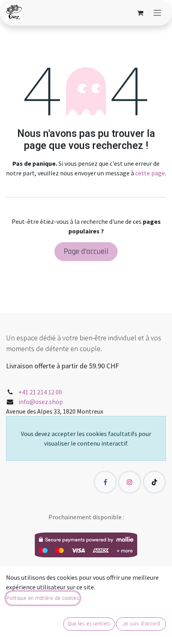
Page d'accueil (86, 251)
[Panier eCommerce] (140, 12)
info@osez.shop (40, 402)
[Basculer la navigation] (157, 13)
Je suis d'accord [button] (141, 623)
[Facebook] (105, 482)
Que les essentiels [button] (89, 623)
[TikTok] (154, 482)
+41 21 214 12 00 (40, 392)
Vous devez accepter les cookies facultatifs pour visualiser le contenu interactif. (86, 438)
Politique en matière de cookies (42, 598)
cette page (150, 173)
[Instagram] (129, 482)
